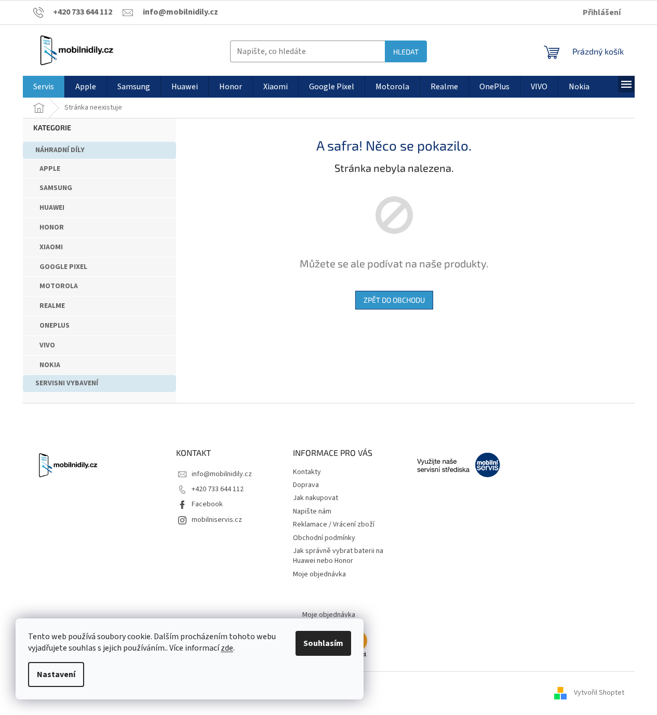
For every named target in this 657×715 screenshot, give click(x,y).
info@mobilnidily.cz (222, 474)
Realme (52, 306)
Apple (49, 169)
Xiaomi (51, 247)
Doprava (306, 485)
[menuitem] (43, 87)
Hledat (406, 51)
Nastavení (56, 674)
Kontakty (307, 472)
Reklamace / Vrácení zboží (333, 524)
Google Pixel (63, 267)
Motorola (58, 286)
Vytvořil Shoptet (599, 692)
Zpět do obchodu (394, 299)
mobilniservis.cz (217, 520)
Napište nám (312, 511)
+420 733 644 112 (218, 489)
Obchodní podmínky (324, 538)
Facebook (207, 504)
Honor (51, 227)
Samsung (55, 188)
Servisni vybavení (66, 383)
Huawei (51, 208)
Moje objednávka (319, 574)
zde (227, 648)
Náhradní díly (60, 150)
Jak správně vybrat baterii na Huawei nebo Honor (338, 556)
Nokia (49, 365)
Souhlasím (323, 643)
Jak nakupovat (315, 498)
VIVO (47, 345)
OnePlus (54, 325)
